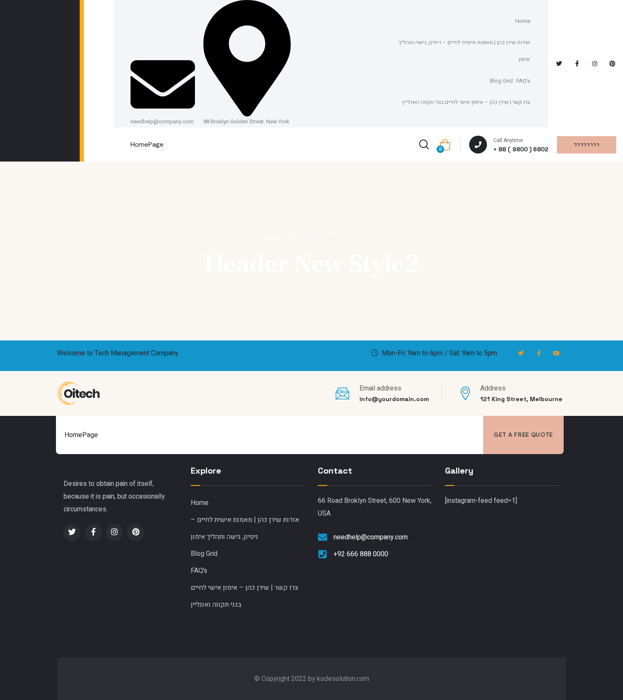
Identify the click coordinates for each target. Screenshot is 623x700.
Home (522, 21)
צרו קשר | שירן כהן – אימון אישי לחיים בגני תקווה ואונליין (466, 102)
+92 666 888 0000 (361, 554)
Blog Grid (501, 81)
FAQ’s (523, 81)
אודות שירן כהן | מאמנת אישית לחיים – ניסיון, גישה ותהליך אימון (464, 50)
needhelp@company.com (162, 121)
